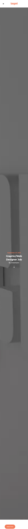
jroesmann (15, 263)
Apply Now (10, 526)
